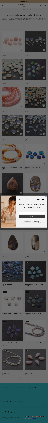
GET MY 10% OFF (32, 216)
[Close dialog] (46, 196)
